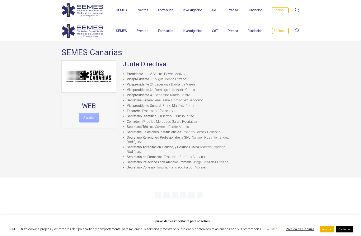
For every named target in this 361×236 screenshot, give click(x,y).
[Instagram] (183, 195)
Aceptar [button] (327, 229)
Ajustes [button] (272, 229)
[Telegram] (166, 195)
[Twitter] (158, 195)
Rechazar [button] (344, 229)
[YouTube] (175, 195)
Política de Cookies (300, 229)
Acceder (88, 117)
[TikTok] (200, 195)
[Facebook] (191, 195)
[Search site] (297, 10)
